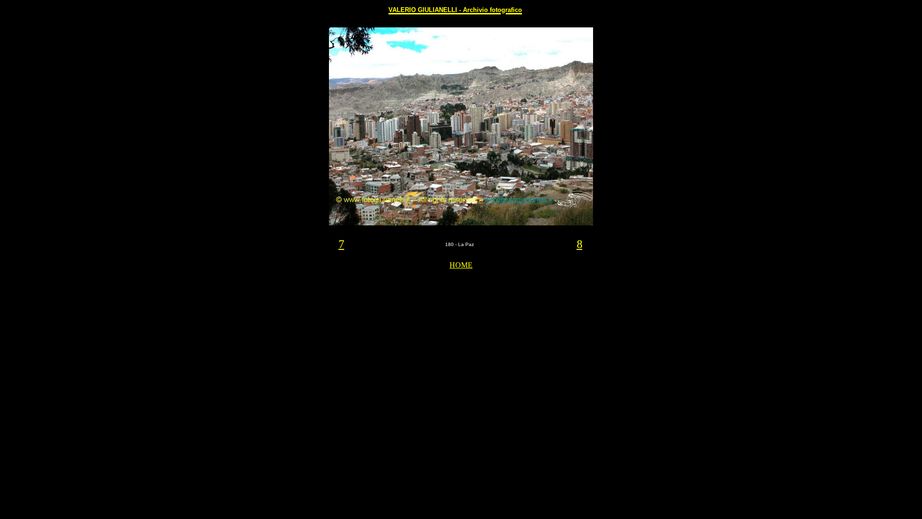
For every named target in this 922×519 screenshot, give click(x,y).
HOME (461, 265)
